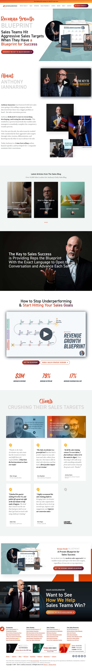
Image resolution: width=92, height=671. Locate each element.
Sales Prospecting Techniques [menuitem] (13, 640)
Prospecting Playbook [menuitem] (11, 631)
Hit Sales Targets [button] (80, 6)
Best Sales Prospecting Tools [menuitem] (13, 635)
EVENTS (53, 5)
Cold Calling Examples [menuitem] (52, 638)
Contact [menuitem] (54, 656)
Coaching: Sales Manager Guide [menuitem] (74, 636)
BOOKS (58, 5)
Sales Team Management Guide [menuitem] (54, 635)
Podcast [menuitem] (39, 656)
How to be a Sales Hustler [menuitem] (73, 638)
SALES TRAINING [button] (45, 5)
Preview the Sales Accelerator (60, 612)
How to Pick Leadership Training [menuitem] (54, 640)
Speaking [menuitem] (32, 656)
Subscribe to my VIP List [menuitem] (73, 640)
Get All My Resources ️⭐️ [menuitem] (73, 629)
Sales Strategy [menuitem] (30, 627)
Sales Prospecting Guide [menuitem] (52, 636)
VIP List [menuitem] (25, 656)
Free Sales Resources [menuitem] (73, 627)
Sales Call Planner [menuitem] (71, 633)
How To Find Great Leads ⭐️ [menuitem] (13, 638)
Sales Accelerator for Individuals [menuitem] (54, 631)
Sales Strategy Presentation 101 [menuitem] (34, 638)
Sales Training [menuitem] (50, 627)
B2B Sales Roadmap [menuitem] (51, 633)
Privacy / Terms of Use (50, 664)
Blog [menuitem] (20, 656)
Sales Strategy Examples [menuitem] (32, 631)
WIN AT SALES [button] (23, 5)
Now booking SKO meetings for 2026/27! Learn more (46, 1)
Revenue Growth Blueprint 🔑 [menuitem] (33, 629)
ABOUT (63, 5)
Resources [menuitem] (47, 656)
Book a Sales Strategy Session (54, 362)
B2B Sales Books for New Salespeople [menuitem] (35, 633)
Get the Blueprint (31, 362)
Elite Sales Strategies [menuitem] (72, 635)
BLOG (31, 5)
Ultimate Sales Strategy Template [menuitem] (34, 636)
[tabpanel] (19, 200)
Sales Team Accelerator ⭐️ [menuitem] (53, 629)
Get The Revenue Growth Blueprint (68, 568)
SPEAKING (36, 5)
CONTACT (69, 5)
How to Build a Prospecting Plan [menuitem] (13, 633)
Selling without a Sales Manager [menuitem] (74, 631)
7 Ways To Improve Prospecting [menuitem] (13, 636)
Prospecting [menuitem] (9, 627)
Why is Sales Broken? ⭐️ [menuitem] (12, 629)
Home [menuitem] (8, 656)
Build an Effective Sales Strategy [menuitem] (34, 635)
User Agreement (34, 660)
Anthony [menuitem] (14, 656)
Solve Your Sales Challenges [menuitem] (33, 640)
